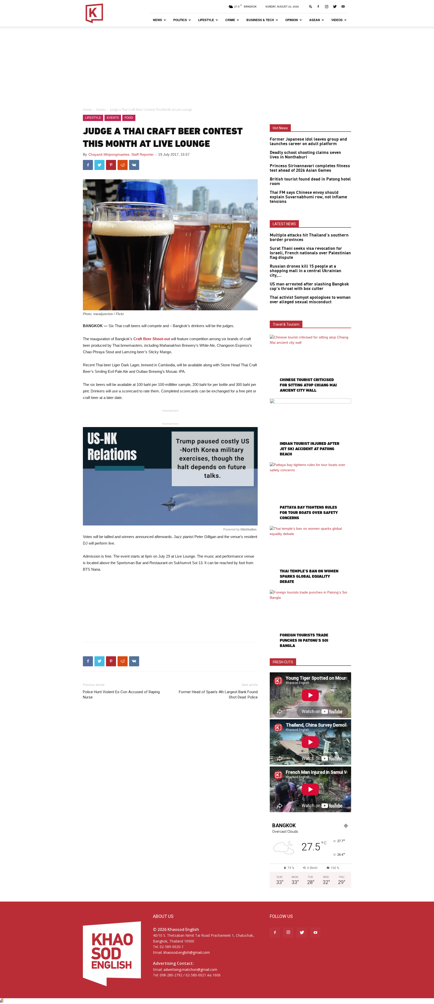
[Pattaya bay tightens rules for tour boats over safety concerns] (310, 491)
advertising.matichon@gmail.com (190, 969)
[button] (310, 6)
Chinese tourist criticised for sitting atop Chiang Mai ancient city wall (308, 385)
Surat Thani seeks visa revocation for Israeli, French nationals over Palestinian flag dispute (310, 253)
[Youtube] (343, 6)
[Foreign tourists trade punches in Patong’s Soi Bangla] (310, 619)
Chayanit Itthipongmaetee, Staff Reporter (121, 154)
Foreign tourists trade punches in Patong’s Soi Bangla (304, 640)
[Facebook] (318, 6)
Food (129, 118)
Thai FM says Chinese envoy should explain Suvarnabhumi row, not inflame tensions (308, 197)
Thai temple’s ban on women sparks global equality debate (309, 576)
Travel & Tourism (286, 324)
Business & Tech (260, 20)
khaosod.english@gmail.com (187, 952)
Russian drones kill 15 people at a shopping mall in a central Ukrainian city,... (305, 271)
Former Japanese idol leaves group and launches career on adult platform (308, 141)
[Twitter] (335, 6)
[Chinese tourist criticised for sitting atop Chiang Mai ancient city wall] (310, 364)
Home (87, 109)
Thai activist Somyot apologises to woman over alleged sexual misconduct (310, 299)
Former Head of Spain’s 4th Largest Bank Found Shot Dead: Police (218, 694)
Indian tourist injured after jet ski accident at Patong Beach (309, 448)
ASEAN (314, 20)
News (157, 20)
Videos (337, 20)
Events (100, 109)
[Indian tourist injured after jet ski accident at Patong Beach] (310, 427)
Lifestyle (206, 20)
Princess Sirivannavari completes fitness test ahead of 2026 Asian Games (310, 168)
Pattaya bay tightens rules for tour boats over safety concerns (309, 512)
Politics (180, 20)
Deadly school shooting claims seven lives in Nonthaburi (305, 154)
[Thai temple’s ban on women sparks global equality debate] (310, 555)
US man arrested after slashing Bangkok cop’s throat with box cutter (309, 286)
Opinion (291, 20)
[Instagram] (326, 6)
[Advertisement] (217, 64)
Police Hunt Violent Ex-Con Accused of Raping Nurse (121, 694)
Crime (230, 20)
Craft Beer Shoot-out (151, 339)
